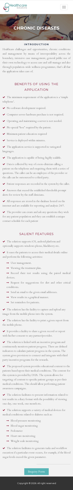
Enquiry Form (36, 472)
